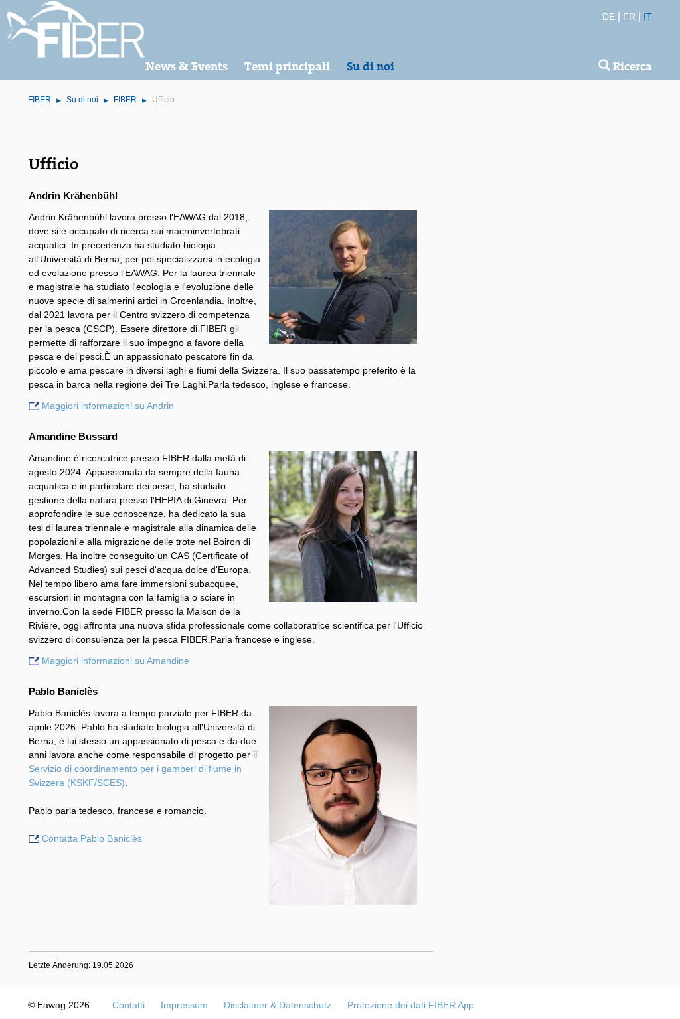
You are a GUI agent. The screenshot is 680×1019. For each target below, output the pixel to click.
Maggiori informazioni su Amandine (115, 660)
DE (608, 16)
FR (629, 16)
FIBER (39, 99)
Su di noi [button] (370, 66)
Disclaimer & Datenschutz (277, 1005)
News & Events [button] (186, 66)
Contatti (128, 1005)
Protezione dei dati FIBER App (410, 1005)
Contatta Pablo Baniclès (92, 838)
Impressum (184, 1005)
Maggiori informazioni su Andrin (108, 405)
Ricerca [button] (631, 66)
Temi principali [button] (287, 66)
